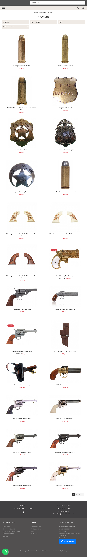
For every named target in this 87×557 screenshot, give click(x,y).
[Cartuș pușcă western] (65, 49)
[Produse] (3, 8)
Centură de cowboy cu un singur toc (21, 385)
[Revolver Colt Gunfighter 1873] (22, 334)
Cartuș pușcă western (65, 66)
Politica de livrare (8, 534)
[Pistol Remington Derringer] (65, 259)
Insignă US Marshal (65, 108)
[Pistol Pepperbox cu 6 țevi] (65, 372)
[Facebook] (23, 512)
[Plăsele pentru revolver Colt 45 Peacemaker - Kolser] (22, 217)
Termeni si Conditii (9, 529)
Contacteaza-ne (69, 541)
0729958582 (64, 511)
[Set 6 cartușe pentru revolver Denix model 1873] (22, 91)
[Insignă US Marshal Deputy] (65, 133)
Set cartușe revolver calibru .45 (65, 192)
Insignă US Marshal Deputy (65, 150)
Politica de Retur (36, 529)
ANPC (32, 531)
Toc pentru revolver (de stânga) (65, 351)
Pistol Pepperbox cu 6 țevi (65, 385)
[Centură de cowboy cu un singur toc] (22, 372)
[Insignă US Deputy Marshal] (22, 175)
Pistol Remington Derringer (65, 276)
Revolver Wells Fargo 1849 (22, 309)
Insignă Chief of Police (21, 150)
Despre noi (6, 527)
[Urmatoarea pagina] (82, 494)
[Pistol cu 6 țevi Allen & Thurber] (65, 296)
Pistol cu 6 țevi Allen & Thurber (65, 309)
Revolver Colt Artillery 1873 (22, 419)
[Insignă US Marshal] (65, 91)
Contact (5, 536)
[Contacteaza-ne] (77, 8)
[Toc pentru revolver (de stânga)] (65, 334)
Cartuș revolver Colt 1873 (21, 66)
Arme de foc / (43, 12)
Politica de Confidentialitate (11, 531)
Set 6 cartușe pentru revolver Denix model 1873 (21, 109)
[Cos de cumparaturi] (83, 8)
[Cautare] (83, 3)
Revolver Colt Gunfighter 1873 (22, 351)
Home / (35, 12)
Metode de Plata (36, 527)
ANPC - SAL (34, 534)
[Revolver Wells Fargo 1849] (22, 296)
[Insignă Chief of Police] (22, 133)
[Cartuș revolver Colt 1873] (22, 49)
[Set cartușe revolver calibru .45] (65, 175)
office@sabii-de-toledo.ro (64, 514)
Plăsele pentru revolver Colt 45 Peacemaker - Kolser (22, 235)
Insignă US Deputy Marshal (22, 192)
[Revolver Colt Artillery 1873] (22, 405)
